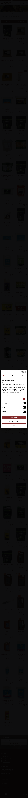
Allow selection (14, 421)
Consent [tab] (5, 375)
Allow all (14, 417)
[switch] (24, 403)
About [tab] (23, 375)
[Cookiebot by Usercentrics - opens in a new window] (20, 372)
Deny (14, 425)
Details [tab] (14, 375)
